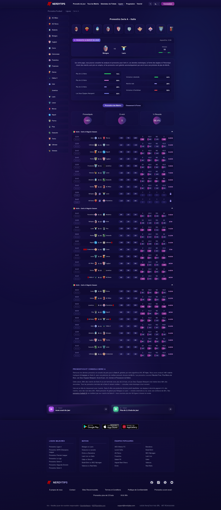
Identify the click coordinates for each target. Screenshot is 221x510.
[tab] (113, 105)
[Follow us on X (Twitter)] (165, 482)
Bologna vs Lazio (87, 447)
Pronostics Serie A (55, 461)
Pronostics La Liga (55, 458)
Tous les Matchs (93, 4)
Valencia (148, 462)
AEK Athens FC (120, 447)
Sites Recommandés (90, 489)
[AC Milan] (76, 29)
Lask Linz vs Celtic (88, 456)
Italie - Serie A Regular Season (86, 132)
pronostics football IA (80, 393)
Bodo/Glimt (149, 450)
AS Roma (118, 453)
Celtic (147, 459)
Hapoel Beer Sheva (121, 462)
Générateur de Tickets (108, 4)
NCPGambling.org (98, 505)
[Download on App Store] (110, 426)
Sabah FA (118, 459)
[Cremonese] (139, 29)
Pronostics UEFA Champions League (58, 451)
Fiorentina (118, 456)
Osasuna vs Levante (89, 450)
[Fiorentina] (150, 29)
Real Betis (149, 466)
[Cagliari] (118, 29)
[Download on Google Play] (91, 426)
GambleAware (85, 505)
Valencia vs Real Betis (89, 466)
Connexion (167, 4)
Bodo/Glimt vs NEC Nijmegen (92, 462)
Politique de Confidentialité (138, 489)
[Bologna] (108, 29)
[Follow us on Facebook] (151, 482)
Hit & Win (124, 495)
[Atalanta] (97, 29)
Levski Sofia (119, 450)
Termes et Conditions (113, 489)
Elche (116, 466)
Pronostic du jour (79, 4)
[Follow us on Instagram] (158, 482)
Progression (130, 4)
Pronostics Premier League (58, 455)
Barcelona (149, 447)
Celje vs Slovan (87, 459)
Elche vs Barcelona (88, 453)
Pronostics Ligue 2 (55, 447)
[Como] (129, 29)
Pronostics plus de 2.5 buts (103, 495)
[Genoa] (171, 29)
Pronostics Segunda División (58, 465)
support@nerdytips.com (126, 505)
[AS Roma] (87, 29)
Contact (72, 489)
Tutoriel (139, 4)
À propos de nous (56, 489)
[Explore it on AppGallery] (130, 426)
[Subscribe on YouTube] (171, 482)
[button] (150, 4)
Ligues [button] (120, 4)
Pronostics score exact (163, 489)
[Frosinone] (161, 29)
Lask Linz (149, 456)
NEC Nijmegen (150, 453)
